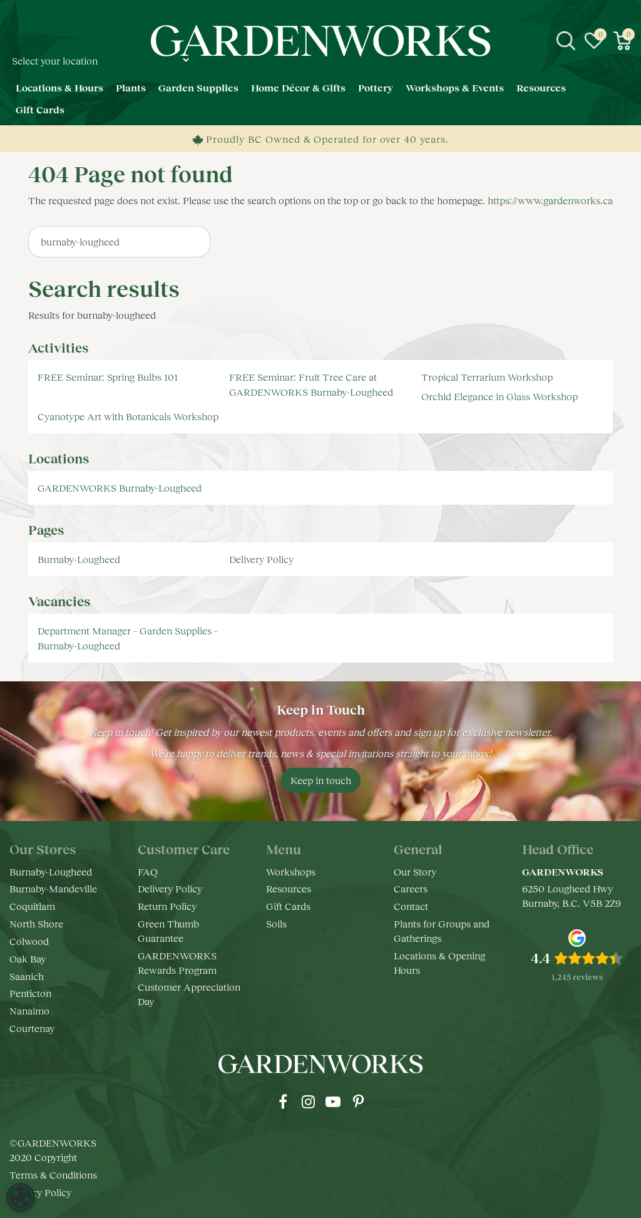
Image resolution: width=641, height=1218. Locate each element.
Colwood (29, 941)
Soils (276, 923)
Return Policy (167, 906)
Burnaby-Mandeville (53, 888)
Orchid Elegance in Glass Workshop (499, 396)
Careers (411, 888)
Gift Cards (288, 906)
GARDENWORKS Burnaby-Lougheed (120, 487)
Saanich (26, 976)
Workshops (290, 871)
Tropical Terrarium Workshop (487, 377)
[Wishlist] (594, 40)
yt (333, 1101)
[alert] (20, 1197)
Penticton (30, 993)
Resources (288, 888)
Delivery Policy (261, 559)
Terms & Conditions (53, 1174)
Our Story (415, 871)
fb (283, 1101)
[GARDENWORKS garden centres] (321, 40)
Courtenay (31, 1028)
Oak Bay (27, 958)
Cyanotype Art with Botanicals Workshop (128, 416)
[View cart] (622, 40)
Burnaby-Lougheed (79, 559)
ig (308, 1101)
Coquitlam (32, 906)
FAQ (148, 871)
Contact (411, 906)
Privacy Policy (40, 1192)
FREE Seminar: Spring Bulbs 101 (108, 377)
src (565, 40)
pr (358, 1101)
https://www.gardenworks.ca (550, 200)
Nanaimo (29, 1010)
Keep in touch (320, 780)
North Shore (36, 923)
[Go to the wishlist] (594, 40)
